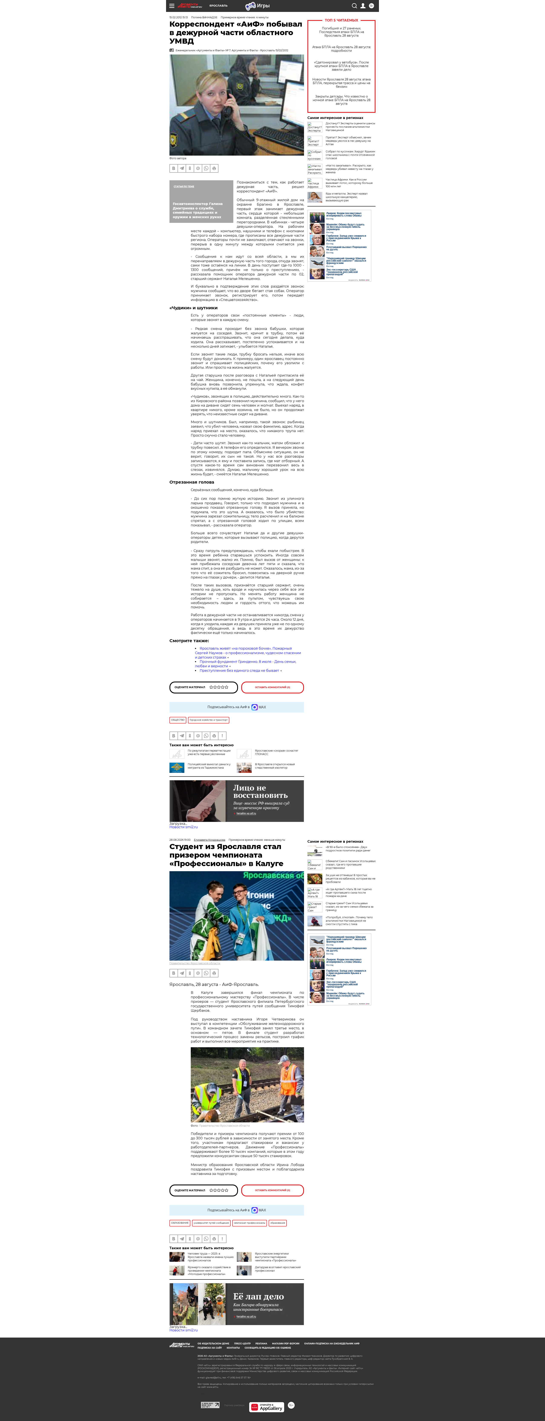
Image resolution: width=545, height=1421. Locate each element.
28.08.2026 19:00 (180, 839)
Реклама (261, 1343)
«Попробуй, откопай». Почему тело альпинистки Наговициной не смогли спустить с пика (349, 921)
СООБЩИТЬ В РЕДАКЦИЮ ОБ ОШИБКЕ (268, 1348)
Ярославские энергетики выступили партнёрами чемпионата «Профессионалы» (275, 1257)
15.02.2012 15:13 (178, 17)
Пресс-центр (242, 1343)
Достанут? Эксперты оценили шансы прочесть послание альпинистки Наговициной (350, 127)
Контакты (233, 1348)
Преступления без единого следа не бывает (239, 671)
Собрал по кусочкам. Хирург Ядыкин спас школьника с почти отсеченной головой (350, 155)
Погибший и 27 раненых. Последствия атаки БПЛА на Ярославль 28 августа (341, 32)
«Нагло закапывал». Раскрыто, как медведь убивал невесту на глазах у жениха (349, 169)
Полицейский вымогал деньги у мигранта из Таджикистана (209, 766)
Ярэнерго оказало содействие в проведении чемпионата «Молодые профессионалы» (209, 1271)
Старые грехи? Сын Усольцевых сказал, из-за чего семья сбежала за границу (349, 907)
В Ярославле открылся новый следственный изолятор (275, 766)
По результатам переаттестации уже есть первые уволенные (209, 752)
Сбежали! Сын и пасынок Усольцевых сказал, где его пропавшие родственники (351, 864)
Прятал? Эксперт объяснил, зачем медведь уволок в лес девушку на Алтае (348, 141)
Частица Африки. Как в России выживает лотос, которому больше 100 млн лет (349, 183)
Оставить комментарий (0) (272, 687)
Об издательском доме (213, 1343)
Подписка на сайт (210, 1348)
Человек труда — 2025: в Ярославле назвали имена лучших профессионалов (211, 1257)
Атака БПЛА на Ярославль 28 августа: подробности (341, 49)
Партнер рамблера (234, 1405)
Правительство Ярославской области (194, 963)
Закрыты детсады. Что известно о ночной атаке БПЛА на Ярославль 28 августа (341, 100)
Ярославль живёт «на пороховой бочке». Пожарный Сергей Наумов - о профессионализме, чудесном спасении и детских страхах (248, 652)
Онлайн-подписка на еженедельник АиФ (332, 1343)
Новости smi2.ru (183, 827)
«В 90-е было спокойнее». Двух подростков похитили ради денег (348, 848)
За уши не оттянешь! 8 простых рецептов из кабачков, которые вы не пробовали (350, 879)
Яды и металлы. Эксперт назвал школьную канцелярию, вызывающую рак (347, 197)
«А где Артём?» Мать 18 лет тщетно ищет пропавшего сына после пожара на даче (349, 893)
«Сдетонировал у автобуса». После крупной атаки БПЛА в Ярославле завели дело (341, 66)
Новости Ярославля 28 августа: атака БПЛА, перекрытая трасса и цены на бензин (341, 83)
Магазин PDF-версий (285, 1343)
